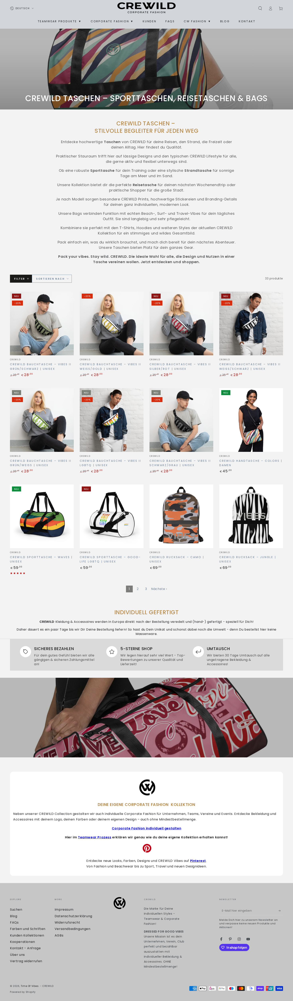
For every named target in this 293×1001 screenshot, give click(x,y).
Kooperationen (22, 941)
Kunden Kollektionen (27, 935)
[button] (260, 8)
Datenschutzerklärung (73, 916)
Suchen (16, 909)
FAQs (14, 922)
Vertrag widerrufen (26, 961)
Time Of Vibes (30, 986)
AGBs (59, 935)
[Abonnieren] (280, 910)
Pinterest (198, 860)
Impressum (64, 909)
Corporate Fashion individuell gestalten (146, 828)
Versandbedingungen (72, 929)
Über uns (17, 954)
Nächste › (159, 589)
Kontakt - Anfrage (25, 948)
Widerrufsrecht (67, 922)
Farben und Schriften (27, 929)
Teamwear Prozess (94, 837)
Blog (13, 916)
